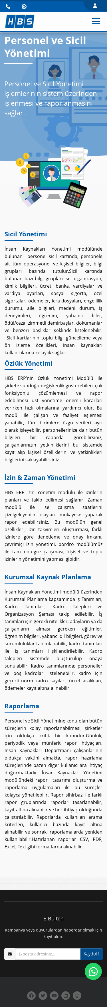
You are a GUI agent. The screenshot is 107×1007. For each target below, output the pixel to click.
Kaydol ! (91, 954)
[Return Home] (20, 21)
